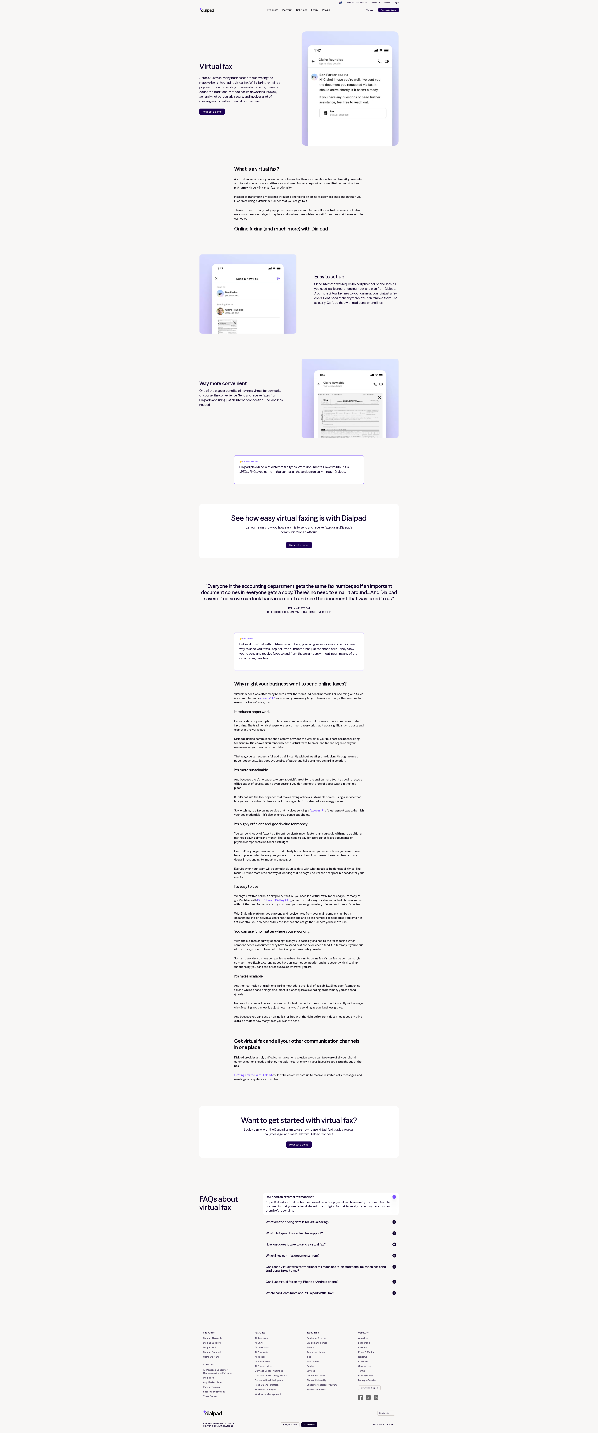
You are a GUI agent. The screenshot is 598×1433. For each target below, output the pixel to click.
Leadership (364, 1342)
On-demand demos (316, 1342)
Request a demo (388, 10)
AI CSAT (259, 1342)
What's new (312, 1361)
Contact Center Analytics (269, 1370)
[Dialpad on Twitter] (368, 1397)
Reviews (362, 1356)
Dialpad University (316, 1380)
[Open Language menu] (340, 2)
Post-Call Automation (267, 1384)
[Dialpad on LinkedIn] (376, 1397)
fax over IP (316, 810)
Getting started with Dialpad (253, 1075)
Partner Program (212, 1387)
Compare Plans (211, 1356)
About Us (363, 1338)
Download (375, 2)
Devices (310, 1370)
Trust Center (210, 1396)
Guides (310, 1366)
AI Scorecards (262, 1361)
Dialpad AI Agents (212, 1338)
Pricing (326, 10)
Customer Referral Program (321, 1384)
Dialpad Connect (212, 1352)
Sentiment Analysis (265, 1389)
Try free (369, 10)
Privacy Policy (365, 1375)
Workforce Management (268, 1394)
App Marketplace (212, 1382)
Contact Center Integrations (271, 1375)
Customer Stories (316, 1338)
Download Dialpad (369, 1388)
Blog (308, 1356)
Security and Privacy (214, 1391)
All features (261, 1338)
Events (310, 1347)
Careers (362, 1347)
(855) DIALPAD (290, 1425)
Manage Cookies (367, 1380)
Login (396, 2)
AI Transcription (263, 1366)
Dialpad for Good (315, 1375)
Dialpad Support (212, 1342)
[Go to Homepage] (212, 9)
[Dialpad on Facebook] (360, 1397)
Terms (361, 1370)
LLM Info (363, 1361)
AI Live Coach (262, 1347)
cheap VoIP (267, 698)
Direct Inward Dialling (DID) (274, 900)
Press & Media (366, 1352)
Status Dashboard (316, 1389)
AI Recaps (260, 1356)
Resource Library (315, 1352)
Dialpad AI (208, 1377)
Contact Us (364, 1366)
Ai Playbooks (261, 1352)
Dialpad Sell (209, 1347)
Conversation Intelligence (269, 1380)
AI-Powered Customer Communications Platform (217, 1371)
